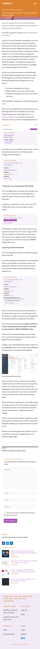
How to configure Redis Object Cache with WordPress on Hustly (23, 571)
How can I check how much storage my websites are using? (24, 562)
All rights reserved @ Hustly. (20, 644)
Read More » (15, 556)
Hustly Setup (19, 9)
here (4, 104)
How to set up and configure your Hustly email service (23, 580)
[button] (35, 3)
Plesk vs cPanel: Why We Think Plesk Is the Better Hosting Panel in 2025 (24, 553)
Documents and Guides (8, 9)
